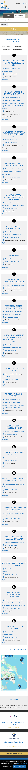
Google (25, 689)
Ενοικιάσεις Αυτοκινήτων (12, 68)
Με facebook (6, 49)
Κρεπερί (4, 376)
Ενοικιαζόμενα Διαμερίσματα (10, 205)
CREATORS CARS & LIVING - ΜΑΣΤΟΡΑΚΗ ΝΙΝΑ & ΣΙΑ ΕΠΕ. (14, 63)
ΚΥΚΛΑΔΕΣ (20, 106)
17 (14, 557)
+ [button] (3, 657)
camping (7, 513)
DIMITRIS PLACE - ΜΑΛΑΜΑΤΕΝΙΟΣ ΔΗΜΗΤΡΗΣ (14, 594)
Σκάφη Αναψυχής (7, 605)
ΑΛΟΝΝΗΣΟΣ (9, 177)
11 (14, 363)
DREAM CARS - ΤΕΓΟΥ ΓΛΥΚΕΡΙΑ (14, 627)
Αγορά (16, 139)
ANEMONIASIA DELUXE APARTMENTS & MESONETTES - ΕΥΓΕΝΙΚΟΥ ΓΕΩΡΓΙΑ (14, 338)
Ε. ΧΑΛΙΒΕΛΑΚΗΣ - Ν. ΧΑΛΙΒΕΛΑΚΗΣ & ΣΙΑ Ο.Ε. (14, 93)
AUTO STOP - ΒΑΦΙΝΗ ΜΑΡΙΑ (14, 395)
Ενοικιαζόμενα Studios (17, 513)
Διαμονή (21, 205)
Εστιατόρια (15, 484)
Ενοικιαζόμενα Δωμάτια (12, 203)
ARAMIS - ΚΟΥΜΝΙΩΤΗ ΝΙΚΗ (14, 369)
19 (14, 620)
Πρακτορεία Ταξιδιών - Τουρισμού (14, 169)
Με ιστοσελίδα (18, 46)
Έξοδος (9, 376)
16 (14, 531)
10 (14, 329)
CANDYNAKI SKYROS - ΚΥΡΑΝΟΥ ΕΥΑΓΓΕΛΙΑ (14, 538)
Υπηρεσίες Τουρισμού (8, 71)
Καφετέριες (8, 374)
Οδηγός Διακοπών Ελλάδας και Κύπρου (14, 744)
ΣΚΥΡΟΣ (7, 350)
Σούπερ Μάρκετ (9, 139)
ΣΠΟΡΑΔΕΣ (14, 74)
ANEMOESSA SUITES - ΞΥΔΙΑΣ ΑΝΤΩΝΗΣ (14, 307)
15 (14, 502)
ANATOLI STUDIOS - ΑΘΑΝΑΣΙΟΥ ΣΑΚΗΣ (14, 227)
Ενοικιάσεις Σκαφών (18, 602)
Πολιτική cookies (22, 763)
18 (14, 587)
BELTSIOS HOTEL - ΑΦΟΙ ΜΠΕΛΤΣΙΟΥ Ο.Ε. (14, 453)
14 (14, 473)
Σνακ (13, 374)
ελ (23, 3)
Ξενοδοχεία (8, 458)
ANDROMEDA (14, 255)
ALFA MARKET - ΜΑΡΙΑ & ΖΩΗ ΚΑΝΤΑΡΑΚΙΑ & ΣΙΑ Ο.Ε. (14, 134)
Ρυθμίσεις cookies (7, 766)
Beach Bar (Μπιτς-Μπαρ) (12, 542)
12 (14, 420)
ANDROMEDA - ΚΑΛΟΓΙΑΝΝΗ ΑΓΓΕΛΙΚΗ (14, 280)
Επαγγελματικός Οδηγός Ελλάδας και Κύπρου (14, 725)
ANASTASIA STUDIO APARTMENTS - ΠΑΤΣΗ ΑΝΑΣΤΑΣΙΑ (14, 197)
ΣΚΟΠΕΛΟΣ (8, 208)
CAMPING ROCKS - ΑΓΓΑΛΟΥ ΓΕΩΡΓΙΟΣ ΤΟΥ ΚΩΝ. (14, 509)
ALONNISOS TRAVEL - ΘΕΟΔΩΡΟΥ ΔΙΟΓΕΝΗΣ (14, 164)
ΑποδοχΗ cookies (19, 766)
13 (14, 446)
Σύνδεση (18, 3)
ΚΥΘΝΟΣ (7, 106)
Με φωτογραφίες (17, 49)
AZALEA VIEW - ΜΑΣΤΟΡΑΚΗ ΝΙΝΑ (14, 427)
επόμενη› (16, 649)
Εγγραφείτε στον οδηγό (14, 753)
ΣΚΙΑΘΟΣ (8, 74)
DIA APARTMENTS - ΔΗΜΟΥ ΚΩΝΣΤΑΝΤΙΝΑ (14, 564)
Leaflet (17, 689)
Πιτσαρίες (18, 374)
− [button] (3, 660)
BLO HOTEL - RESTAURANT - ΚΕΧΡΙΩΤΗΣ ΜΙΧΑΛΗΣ (14, 479)
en (26, 3)
